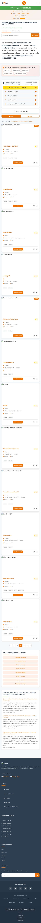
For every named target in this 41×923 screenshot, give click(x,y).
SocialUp (30, 902)
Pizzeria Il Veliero (13, 96)
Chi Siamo (20, 912)
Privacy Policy (20, 915)
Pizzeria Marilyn (7, 622)
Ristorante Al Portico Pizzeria (16, 104)
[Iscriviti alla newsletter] (37, 875)
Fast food (7, 802)
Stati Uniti (3, 855)
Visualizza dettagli (18, 162)
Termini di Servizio (20, 917)
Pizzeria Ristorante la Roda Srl (11, 492)
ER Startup (21, 902)
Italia (2, 849)
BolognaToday (12, 902)
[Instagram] (20, 888)
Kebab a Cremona (20, 668)
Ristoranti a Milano (7, 823)
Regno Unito (4, 852)
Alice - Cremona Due (8, 578)
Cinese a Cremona (20, 676)
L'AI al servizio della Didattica (11, 806)
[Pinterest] (30, 888)
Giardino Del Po (7, 535)
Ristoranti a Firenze (7, 828)
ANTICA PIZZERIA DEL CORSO (17, 87)
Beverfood (35, 898)
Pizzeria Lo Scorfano (8, 362)
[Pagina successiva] (30, 645)
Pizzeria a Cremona (20, 664)
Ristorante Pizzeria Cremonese (11, 449)
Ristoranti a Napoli (7, 825)
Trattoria (7, 789)
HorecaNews (26, 898)
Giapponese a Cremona (20, 683)
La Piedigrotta (12, 100)
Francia (3, 857)
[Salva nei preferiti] (34, 163)
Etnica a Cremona (21, 680)
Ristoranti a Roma (7, 820)
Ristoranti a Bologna (7, 834)
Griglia (11, 116)
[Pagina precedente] (10, 645)
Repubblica (6, 898)
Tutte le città (5, 836)
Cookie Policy (20, 920)
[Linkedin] (25, 888)
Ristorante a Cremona (21, 657)
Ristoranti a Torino (7, 831)
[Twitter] (15, 888)
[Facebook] (10, 888)
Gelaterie (8, 798)
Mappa (30, 116)
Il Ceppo (5, 405)
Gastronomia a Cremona (20, 661)
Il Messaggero (16, 898)
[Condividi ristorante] (37, 163)
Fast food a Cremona (20, 672)
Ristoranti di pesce (10, 793)
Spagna (3, 860)
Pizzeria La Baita (13, 91)
